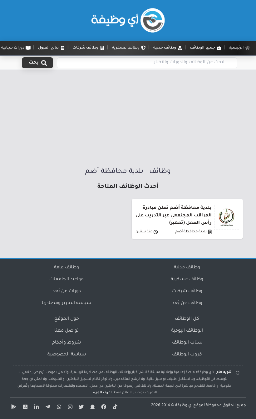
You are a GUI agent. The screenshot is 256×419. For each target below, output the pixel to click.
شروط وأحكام (66, 342)
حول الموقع (66, 319)
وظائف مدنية (187, 267)
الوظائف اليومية (187, 331)
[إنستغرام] (69, 408)
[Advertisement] (128, 120)
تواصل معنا (66, 331)
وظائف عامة (66, 267)
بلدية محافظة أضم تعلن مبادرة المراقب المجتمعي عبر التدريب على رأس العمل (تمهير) (173, 216)
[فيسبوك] (103, 408)
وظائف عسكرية (187, 279)
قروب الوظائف (187, 354)
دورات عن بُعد (66, 291)
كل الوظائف (187, 319)
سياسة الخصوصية (66, 354)
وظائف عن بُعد (187, 303)
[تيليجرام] (47, 408)
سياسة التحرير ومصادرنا (66, 303)
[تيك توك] (114, 408)
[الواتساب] (58, 408)
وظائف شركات (187, 291)
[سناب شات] (92, 408)
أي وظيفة (183, 405)
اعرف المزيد (102, 393)
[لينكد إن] (35, 408)
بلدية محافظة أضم (191, 232)
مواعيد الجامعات (66, 279)
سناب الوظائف (187, 342)
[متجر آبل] (24, 408)
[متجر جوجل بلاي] (13, 408)
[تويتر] (80, 408)
